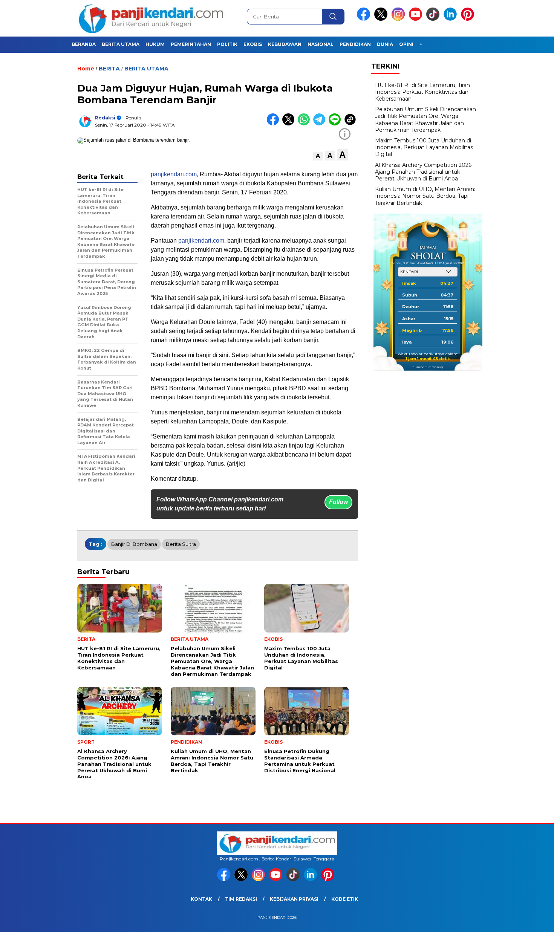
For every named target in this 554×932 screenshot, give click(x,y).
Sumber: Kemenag (427, 367)
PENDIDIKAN (355, 44)
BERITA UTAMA (120, 44)
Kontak (201, 899)
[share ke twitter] (290, 124)
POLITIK (227, 44)
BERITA (109, 68)
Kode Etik (344, 899)
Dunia (385, 44)
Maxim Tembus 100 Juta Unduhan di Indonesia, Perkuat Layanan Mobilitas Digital (424, 147)
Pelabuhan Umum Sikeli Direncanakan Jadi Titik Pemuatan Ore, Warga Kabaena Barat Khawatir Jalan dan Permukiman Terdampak (425, 119)
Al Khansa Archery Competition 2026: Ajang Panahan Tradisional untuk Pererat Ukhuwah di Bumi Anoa (424, 171)
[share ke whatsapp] (305, 124)
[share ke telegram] (321, 124)
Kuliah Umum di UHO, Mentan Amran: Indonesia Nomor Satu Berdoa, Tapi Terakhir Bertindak (425, 196)
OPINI (406, 44)
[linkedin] (451, 19)
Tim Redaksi (241, 899)
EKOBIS (252, 44)
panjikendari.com (174, 174)
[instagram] (399, 19)
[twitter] (382, 19)
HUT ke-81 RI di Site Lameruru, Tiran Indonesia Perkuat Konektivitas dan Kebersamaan (422, 91)
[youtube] (417, 19)
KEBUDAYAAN (284, 44)
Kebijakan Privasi (294, 899)
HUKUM (155, 44)
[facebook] (365, 19)
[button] (318, 156)
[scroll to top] (531, 920)
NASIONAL (321, 44)
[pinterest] (469, 19)
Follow (338, 502)
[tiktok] (434, 19)
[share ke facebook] (274, 124)
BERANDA (84, 44)
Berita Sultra (181, 544)
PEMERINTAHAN (191, 44)
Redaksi (105, 118)
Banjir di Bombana (134, 544)
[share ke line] (336, 124)
